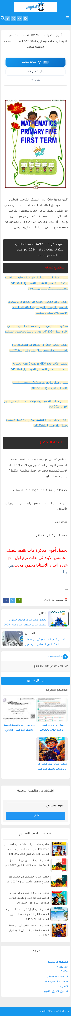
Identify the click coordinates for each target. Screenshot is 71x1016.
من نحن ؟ (62, 967)
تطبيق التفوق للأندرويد (55, 991)
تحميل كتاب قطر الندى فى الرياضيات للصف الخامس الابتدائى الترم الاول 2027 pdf (52, 767)
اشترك (35, 815)
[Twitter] (12, 600)
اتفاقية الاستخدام (57, 977)
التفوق (43, 1011)
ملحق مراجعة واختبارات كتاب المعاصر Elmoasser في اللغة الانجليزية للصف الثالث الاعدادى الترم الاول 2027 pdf (27, 849)
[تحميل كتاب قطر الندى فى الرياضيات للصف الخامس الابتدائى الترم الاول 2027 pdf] (52, 749)
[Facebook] (6, 600)
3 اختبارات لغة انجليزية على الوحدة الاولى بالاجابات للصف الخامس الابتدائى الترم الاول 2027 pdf (52, 728)
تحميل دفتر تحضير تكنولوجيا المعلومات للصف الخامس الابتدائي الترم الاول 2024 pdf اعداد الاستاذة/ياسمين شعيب (38, 308)
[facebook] (7, 18)
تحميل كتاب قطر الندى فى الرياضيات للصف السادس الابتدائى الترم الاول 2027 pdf (28, 931)
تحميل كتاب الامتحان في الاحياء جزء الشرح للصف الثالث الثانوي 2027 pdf (28, 879)
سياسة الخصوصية (56, 982)
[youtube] (19, 18)
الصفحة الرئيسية (58, 962)
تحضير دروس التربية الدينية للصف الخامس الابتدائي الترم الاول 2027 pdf (19, 728)
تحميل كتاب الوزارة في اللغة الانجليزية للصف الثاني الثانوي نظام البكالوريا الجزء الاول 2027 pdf (27, 914)
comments (54, 656)
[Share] (19, 600)
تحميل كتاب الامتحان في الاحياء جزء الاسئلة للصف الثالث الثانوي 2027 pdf (27, 863)
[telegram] (25, 18)
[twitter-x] (13, 18)
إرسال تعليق (35, 680)
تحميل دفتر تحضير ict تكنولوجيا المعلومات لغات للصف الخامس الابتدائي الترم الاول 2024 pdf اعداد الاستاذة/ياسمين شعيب (36, 283)
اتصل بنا (63, 987)
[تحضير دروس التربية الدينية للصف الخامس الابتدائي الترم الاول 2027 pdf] (19, 710)
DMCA (64, 972)
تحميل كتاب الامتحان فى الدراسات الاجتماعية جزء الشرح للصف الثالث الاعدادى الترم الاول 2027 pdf (29, 898)
